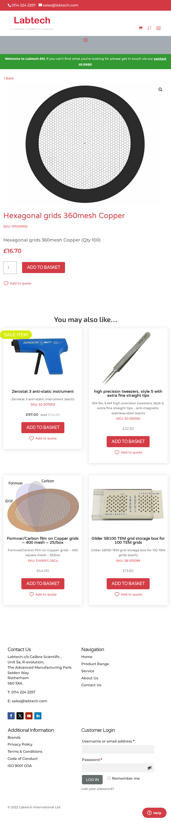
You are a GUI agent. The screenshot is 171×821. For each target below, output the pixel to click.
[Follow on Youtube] (29, 715)
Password (92, 760)
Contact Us (91, 685)
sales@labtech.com (29, 701)
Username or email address (108, 741)
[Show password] (149, 767)
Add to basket (43, 267)
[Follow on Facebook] (11, 715)
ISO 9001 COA (20, 766)
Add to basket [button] (42, 427)
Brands (14, 737)
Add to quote (20, 283)
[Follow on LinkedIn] (37, 715)
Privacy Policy (20, 744)
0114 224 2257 (23, 692)
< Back (8, 78)
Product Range (95, 664)
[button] (161, 90)
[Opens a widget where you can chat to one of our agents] (154, 813)
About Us (89, 678)
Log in (92, 779)
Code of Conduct (23, 759)
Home (86, 657)
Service (87, 671)
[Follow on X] (20, 715)
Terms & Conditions (25, 751)
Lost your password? (97, 789)
